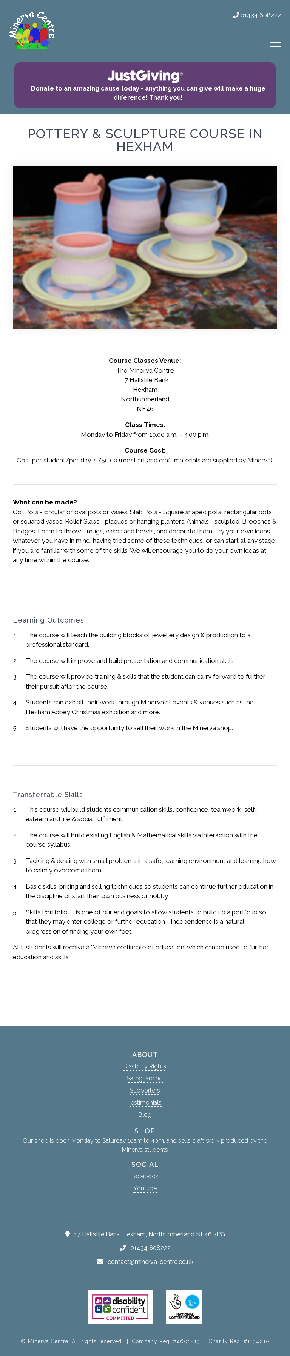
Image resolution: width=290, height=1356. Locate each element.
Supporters (145, 1090)
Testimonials (145, 1102)
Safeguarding (145, 1078)
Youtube (145, 1188)
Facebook (145, 1176)
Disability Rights (144, 1066)
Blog (144, 1114)
